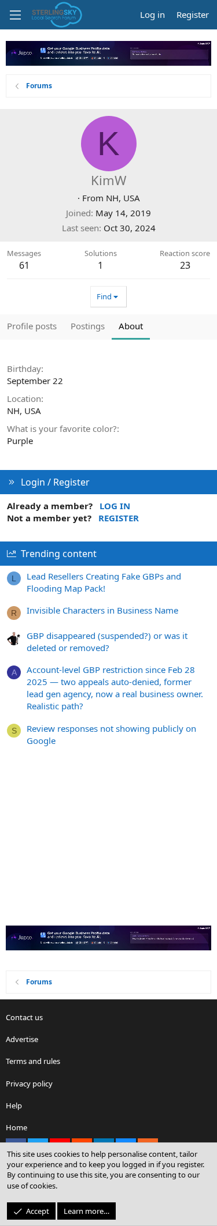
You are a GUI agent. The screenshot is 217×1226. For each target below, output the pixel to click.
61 (24, 265)
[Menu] (15, 15)
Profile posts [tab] (32, 326)
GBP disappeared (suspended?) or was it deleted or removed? (107, 641)
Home (16, 1127)
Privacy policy (29, 1083)
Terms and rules (33, 1061)
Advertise (22, 1039)
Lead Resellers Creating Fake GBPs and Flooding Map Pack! (104, 582)
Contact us (24, 1017)
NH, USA (123, 198)
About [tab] (131, 326)
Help (14, 1105)
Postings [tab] (88, 326)
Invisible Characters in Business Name (102, 610)
